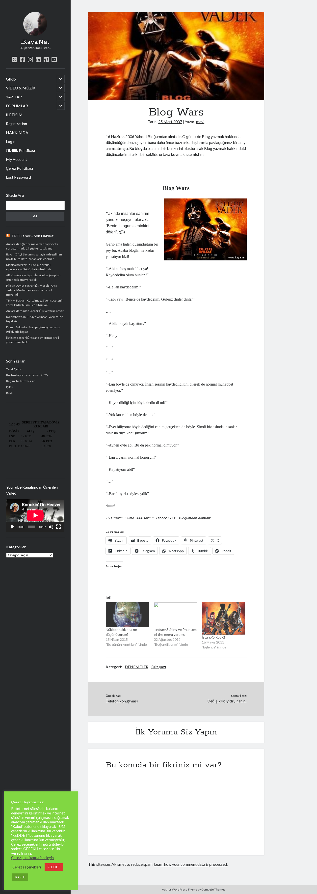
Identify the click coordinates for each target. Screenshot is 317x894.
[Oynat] (12, 526)
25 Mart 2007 (170, 121)
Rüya (9, 393)
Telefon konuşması (122, 700)
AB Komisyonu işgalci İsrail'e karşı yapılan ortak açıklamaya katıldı (33, 277)
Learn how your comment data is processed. (191, 864)
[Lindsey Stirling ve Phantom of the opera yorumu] (175, 614)
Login (10, 141)
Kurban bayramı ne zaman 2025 (27, 375)
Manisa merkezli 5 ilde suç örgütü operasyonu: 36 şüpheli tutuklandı (28, 267)
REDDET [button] (54, 867)
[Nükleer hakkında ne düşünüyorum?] (127, 614)
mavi (200, 121)
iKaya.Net (35, 42)
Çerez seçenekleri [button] (26, 867)
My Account (16, 159)
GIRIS (11, 79)
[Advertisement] (164, 170)
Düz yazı (158, 666)
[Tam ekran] (58, 526)
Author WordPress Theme (179, 889)
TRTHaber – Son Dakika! (32, 235)
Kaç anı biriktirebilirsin (20, 381)
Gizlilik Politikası (20, 150)
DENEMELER (136, 666)
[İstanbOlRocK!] (223, 618)
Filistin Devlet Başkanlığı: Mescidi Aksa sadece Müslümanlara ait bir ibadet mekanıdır (31, 290)
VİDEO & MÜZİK (20, 87)
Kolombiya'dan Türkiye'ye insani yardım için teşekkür (34, 319)
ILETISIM (14, 114)
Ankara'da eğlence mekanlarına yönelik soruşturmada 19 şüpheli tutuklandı (32, 246)
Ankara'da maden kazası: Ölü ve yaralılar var (35, 311)
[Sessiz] (51, 526)
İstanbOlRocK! (213, 637)
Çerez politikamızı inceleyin (32, 858)
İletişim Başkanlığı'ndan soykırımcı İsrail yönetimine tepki (32, 340)
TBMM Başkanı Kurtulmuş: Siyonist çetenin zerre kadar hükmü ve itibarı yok (34, 303)
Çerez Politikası (19, 168)
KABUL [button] (20, 877)
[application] (35, 515)
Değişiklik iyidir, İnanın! (226, 700)
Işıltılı (9, 387)
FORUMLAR (17, 105)
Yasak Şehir (14, 369)
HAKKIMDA (17, 132)
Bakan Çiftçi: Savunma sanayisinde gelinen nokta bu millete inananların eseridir (34, 256)
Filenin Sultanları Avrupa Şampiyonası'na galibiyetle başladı (33, 329)
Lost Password (18, 177)
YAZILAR (14, 96)
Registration (16, 123)
